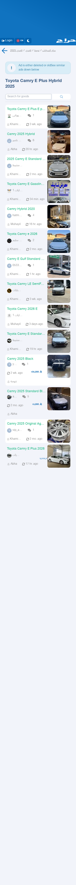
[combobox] (28, 97)
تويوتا (36, 50)
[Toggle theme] (28, 41)
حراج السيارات (49, 50)
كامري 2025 (16, 50)
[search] (61, 97)
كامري (28, 50)
